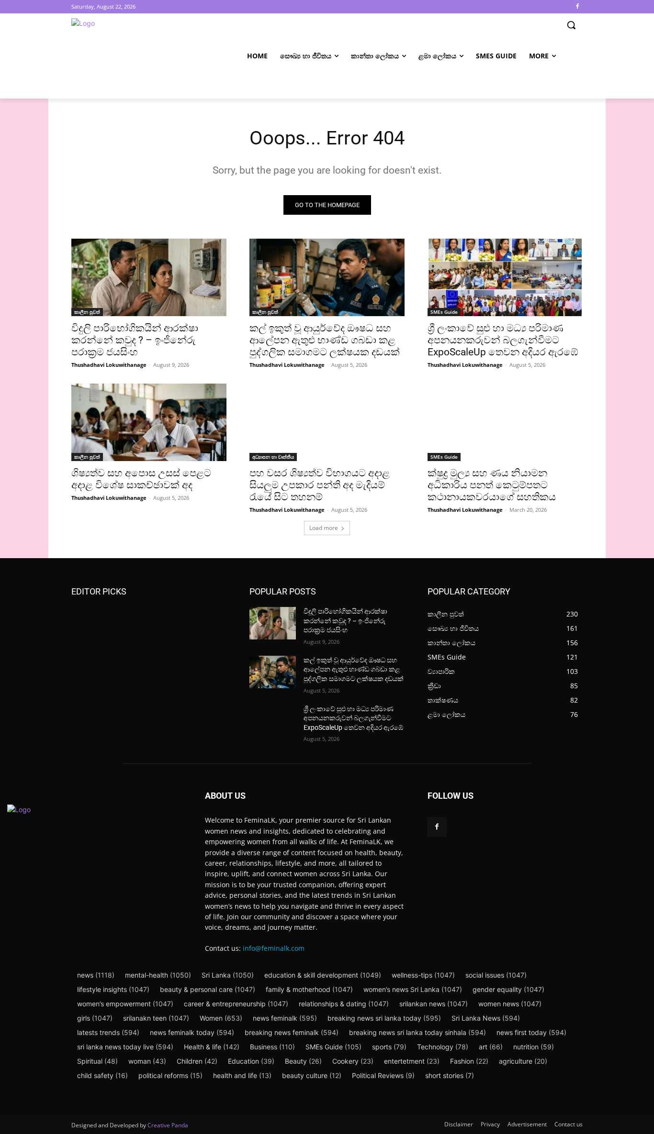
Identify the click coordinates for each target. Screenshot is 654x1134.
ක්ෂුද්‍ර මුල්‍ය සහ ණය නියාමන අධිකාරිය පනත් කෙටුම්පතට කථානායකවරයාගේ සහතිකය (492, 485)
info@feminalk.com (273, 948)
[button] (571, 24)
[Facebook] (577, 6)
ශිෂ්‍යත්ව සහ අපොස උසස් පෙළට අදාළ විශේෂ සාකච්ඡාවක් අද (141, 479)
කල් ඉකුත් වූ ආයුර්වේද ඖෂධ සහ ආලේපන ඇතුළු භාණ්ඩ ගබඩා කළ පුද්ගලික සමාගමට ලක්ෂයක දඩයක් (324, 340)
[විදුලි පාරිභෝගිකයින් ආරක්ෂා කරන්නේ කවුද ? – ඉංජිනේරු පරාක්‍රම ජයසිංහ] (148, 277)
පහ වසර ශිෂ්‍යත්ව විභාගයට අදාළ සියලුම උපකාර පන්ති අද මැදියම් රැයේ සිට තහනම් (319, 485)
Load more (323, 528)
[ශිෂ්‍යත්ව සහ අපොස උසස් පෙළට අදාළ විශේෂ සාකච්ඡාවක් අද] (148, 422)
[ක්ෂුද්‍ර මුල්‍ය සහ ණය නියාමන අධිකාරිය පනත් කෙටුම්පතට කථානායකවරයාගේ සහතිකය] (505, 422)
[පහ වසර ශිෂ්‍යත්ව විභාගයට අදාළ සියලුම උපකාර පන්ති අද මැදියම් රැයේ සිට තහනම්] (327, 422)
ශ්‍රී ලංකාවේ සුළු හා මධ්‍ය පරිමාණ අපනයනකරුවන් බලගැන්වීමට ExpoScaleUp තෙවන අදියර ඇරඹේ (503, 340)
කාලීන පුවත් (87, 311)
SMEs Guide (444, 311)
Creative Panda (167, 1125)
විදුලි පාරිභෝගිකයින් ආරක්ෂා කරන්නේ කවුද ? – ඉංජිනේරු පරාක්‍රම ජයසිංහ (134, 340)
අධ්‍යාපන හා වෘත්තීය (273, 456)
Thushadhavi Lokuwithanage (109, 364)
